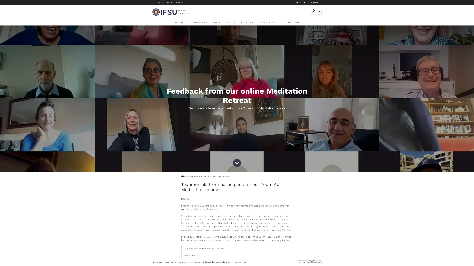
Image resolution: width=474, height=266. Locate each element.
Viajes (183, 176)
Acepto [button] (317, 262)
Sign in (319, 12)
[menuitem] (181, 22)
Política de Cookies (239, 262)
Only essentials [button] (305, 262)
